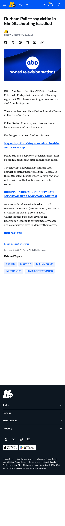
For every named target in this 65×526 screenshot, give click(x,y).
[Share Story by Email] (34, 42)
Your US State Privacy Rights (15, 462)
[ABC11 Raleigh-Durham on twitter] (13, 439)
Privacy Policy (8, 459)
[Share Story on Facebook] (5, 42)
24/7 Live (23, 4)
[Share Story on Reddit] (20, 42)
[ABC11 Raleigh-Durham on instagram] (21, 439)
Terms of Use (34, 462)
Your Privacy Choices (25, 459)
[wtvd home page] (8, 394)
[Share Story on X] (13, 42)
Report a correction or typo (16, 243)
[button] (4, 4)
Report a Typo (13, 233)
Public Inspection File (12, 465)
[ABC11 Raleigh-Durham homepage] (12, 4)
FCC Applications (30, 465)
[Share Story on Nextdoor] (27, 42)
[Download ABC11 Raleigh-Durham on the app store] (10, 447)
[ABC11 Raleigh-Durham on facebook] (6, 439)
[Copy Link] (42, 42)
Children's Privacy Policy (47, 459)
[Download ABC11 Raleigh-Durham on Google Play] (27, 447)
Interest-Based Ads (50, 462)
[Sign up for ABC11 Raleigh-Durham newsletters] (29, 439)
